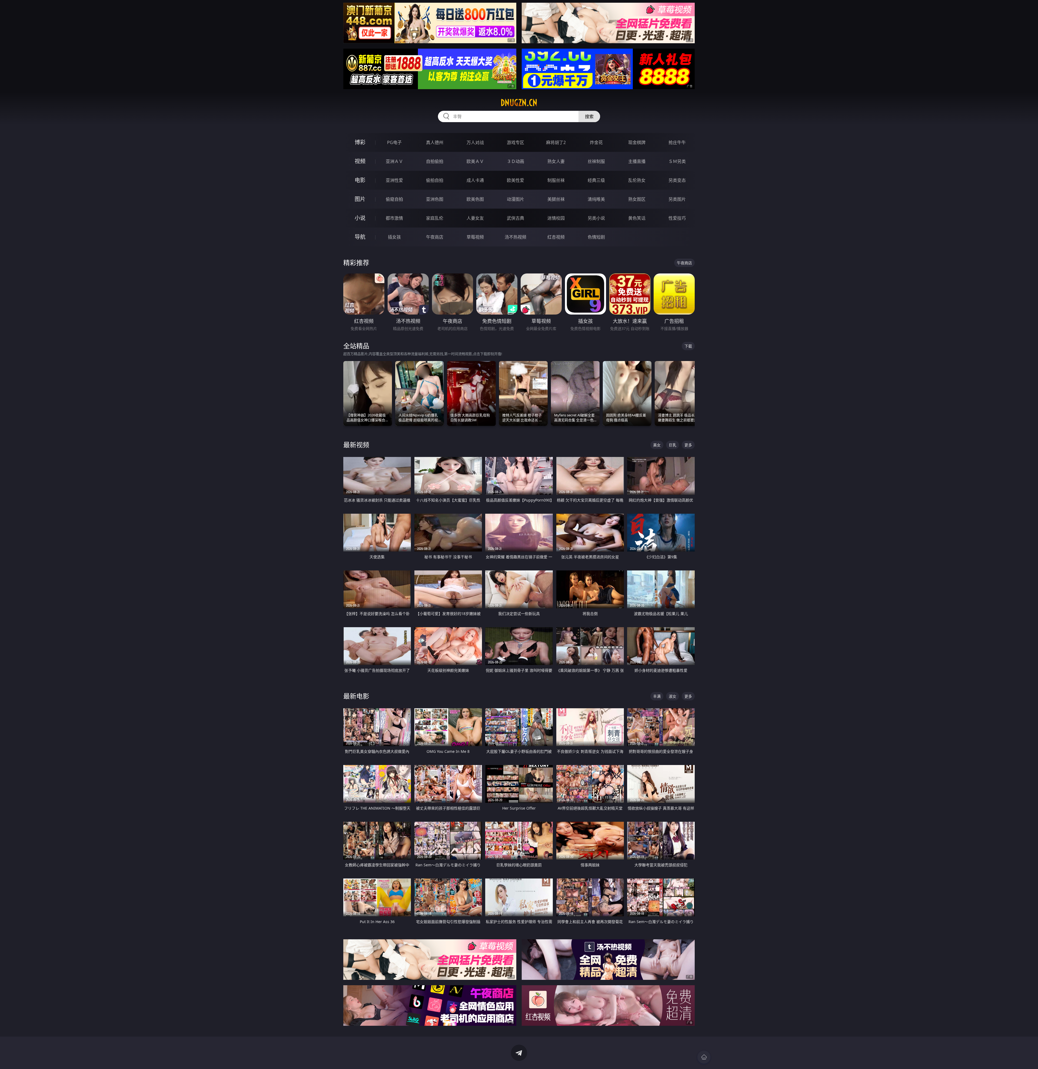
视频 (360, 161)
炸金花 (596, 142)
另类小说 (596, 218)
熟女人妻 (556, 161)
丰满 (657, 696)
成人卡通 (475, 180)
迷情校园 (556, 218)
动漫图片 (515, 199)
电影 (360, 180)
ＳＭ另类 (677, 161)
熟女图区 (637, 199)
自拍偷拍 (434, 161)
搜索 (589, 116)
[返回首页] (703, 1057)
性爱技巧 (677, 218)
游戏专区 (515, 142)
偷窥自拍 (394, 199)
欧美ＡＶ (475, 161)
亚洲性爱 (394, 180)
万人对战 (475, 142)
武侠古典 (515, 218)
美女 (657, 444)
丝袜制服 (596, 161)
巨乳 (672, 444)
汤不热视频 (515, 237)
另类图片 (677, 199)
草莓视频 (475, 237)
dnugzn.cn (519, 102)
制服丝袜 (556, 180)
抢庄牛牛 (677, 142)
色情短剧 (596, 237)
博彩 (360, 142)
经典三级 (596, 180)
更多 (688, 444)
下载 (688, 346)
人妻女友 (475, 218)
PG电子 (394, 142)
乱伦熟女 (637, 180)
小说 (360, 218)
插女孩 (394, 237)
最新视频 (356, 444)
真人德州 (434, 142)
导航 (360, 236)
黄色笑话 (637, 218)
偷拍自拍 (434, 180)
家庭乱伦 (434, 218)
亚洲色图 (434, 199)
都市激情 (394, 218)
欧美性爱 (515, 180)
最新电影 (356, 695)
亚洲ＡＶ (394, 161)
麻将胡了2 (556, 142)
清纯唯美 (596, 199)
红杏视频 (556, 237)
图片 (360, 199)
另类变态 (677, 180)
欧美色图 (475, 199)
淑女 (672, 696)
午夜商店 (434, 237)
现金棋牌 (637, 142)
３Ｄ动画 (515, 161)
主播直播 (637, 161)
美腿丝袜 (556, 199)
